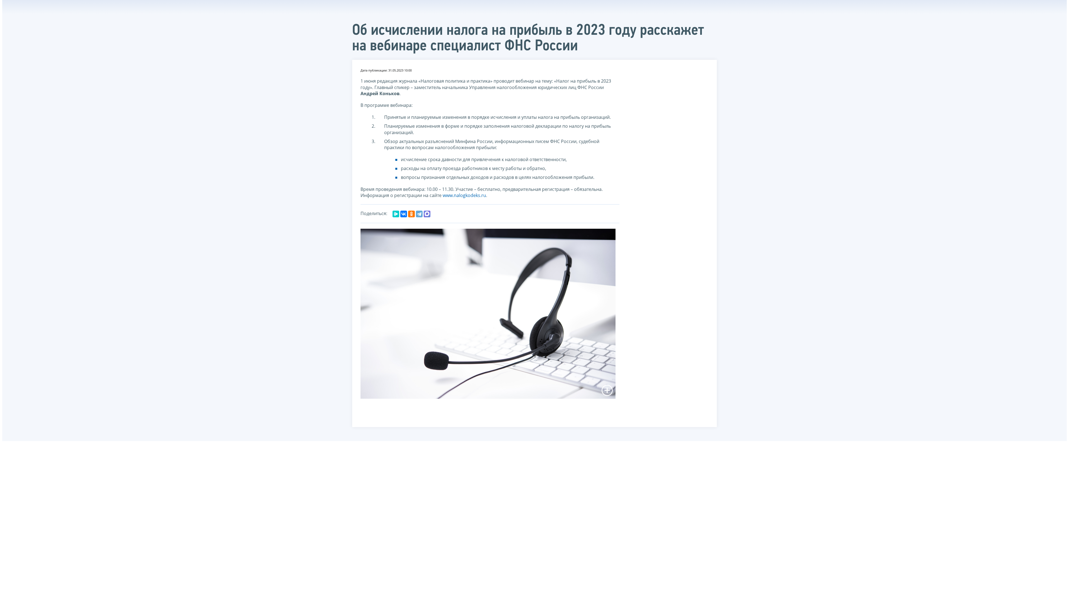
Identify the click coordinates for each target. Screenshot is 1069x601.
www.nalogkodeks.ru (464, 195)
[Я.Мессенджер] (396, 214)
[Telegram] (419, 214)
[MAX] (427, 214)
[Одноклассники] (411, 214)
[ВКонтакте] (403, 214)
